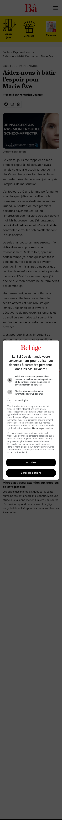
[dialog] (31, 410)
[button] (31, 400)
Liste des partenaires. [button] (42, 428)
